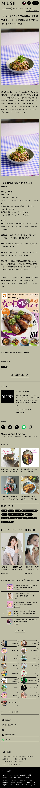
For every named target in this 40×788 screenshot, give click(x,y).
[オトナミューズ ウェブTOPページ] (20, 752)
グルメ (11, 511)
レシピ (4, 367)
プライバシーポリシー (9, 761)
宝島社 (21, 761)
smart (12, 782)
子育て (4, 514)
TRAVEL (17, 615)
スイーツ (29, 514)
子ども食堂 (32, 518)
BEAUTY (6, 573)
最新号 (24, 759)
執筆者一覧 (22, 756)
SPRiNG (14, 780)
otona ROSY (5, 780)
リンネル (26, 777)
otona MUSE (23, 780)
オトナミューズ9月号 (16, 514)
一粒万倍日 (14, 518)
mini (10, 777)
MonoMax (5, 782)
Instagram (25, 409)
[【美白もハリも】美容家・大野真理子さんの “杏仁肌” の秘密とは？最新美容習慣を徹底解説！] (12, 549)
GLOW (31, 780)
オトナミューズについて (9, 756)
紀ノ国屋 (5, 518)
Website (18, 409)
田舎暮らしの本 (31, 782)
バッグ (17, 511)
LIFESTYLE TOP (20, 374)
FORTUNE (17, 589)
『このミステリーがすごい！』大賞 (25, 785)
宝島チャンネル (6, 775)
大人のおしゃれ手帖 (25, 775)
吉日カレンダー (7, 522)
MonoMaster (20, 782)
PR (2, 573)
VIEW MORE (20, 631)
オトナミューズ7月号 (29, 511)
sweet (4, 777)
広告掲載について (7, 759)
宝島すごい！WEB (7, 785)
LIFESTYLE (6, 8)
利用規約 (30, 756)
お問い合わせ (20, 413)
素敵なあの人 (17, 777)
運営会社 (17, 759)
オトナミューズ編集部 (32, 11)
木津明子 (23, 518)
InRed (15, 775)
